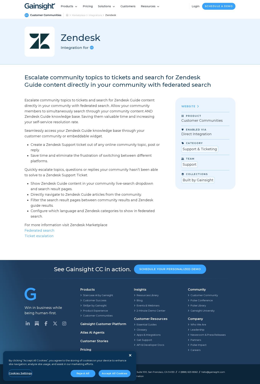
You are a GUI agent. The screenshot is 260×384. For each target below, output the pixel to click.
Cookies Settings (20, 373)
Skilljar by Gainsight (95, 305)
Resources (148, 6)
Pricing (88, 6)
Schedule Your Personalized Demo (170, 269)
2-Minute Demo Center (151, 310)
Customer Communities (97, 315)
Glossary (142, 329)
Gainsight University (203, 310)
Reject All (83, 373)
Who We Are (198, 324)
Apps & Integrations (148, 334)
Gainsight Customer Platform (103, 324)
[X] (55, 323)
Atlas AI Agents (92, 332)
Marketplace (78, 15)
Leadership (197, 329)
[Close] (130, 355)
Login (195, 6)
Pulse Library (198, 305)
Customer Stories (94, 341)
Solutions (104, 6)
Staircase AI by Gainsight (98, 295)
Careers (195, 349)
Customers (128, 6)
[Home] (67, 15)
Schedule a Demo (219, 6)
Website (188, 106)
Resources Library (148, 295)
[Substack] (37, 323)
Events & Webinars (148, 305)
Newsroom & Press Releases (208, 334)
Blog (140, 300)
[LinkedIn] (28, 323)
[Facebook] (46, 323)
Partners (196, 339)
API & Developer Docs (150, 344)
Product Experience (95, 310)
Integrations (95, 15)
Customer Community (204, 295)
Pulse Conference (202, 300)
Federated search (39, 230)
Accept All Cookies (114, 373)
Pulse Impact (199, 344)
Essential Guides (146, 324)
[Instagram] (64, 323)
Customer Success (94, 300)
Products (67, 6)
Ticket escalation (39, 236)
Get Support (144, 339)
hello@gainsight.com (213, 371)
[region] (69, 366)
